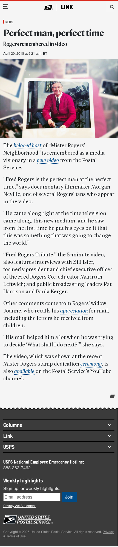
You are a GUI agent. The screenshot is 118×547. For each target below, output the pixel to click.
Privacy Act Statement (19, 505)
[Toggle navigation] (5, 6)
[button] (110, 6)
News (9, 22)
